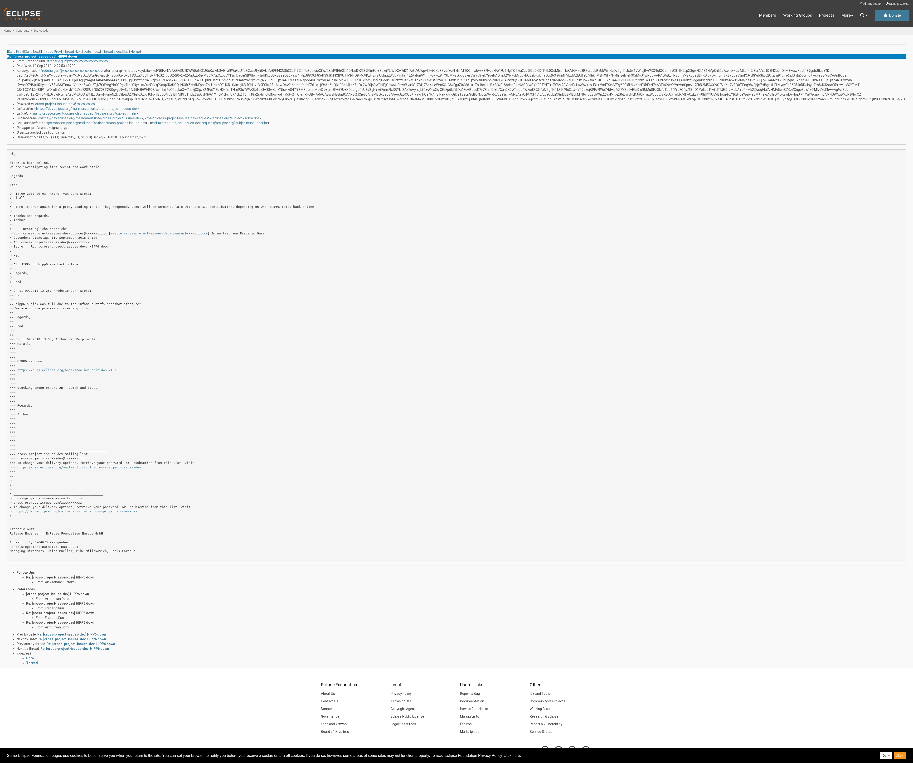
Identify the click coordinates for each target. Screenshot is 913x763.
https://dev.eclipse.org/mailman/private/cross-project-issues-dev (87, 109)
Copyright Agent (403, 709)
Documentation (472, 701)
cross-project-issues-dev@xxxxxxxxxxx (65, 104)
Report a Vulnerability (546, 724)
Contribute (22, 30)
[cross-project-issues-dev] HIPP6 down (57, 594)
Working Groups (797, 15)
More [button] (846, 15)
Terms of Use (401, 701)
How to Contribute (474, 709)
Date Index (92, 51)
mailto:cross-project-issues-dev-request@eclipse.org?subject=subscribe (203, 118)
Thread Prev (51, 51)
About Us (328, 693)
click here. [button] (512, 755)
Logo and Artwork (334, 724)
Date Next (32, 51)
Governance (330, 716)
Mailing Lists (469, 716)
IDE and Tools (540, 693)
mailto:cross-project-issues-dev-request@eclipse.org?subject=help (84, 113)
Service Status (541, 732)
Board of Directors (335, 732)
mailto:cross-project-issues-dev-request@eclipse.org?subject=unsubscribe (209, 123)
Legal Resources (403, 724)
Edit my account (872, 3)
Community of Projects (547, 701)
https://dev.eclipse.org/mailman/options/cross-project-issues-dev (95, 123)
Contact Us (329, 701)
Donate (894, 15)
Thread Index (112, 51)
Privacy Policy (401, 693)
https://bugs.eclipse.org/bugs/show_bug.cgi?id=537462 (66, 370)
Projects (826, 15)
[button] (864, 15)
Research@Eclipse (544, 716)
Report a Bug (470, 693)
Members (767, 15)
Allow (899, 755)
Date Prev (15, 51)
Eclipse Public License (407, 716)
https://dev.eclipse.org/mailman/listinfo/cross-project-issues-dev (90, 118)
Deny (886, 755)
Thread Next (72, 51)
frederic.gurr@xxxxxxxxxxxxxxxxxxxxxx (77, 61)
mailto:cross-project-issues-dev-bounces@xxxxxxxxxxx (159, 233)
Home (7, 30)
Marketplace (469, 732)
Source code (41, 30)
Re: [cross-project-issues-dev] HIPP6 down (60, 577)
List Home (132, 51)
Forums (466, 724)
